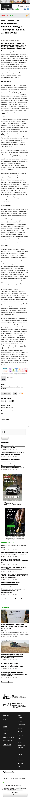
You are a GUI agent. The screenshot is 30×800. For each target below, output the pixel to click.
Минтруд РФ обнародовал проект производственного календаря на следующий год (14, 560)
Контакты (20, 754)
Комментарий (5, 419)
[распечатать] (14, 394)
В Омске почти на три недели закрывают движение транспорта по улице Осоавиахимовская (13, 590)
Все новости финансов (7, 682)
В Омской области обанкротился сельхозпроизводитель (10, 460)
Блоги (19, 738)
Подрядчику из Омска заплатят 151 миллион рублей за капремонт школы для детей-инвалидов (14, 674)
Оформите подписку (18, 696)
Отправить (4, 438)
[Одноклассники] (22, 393)
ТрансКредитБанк (14, 387)
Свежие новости (7, 542)
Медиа (20, 721)
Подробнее (13, 789)
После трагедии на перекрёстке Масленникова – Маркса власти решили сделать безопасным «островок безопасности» (14, 575)
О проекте (20, 751)
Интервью (20, 728)
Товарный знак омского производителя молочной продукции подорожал (12, 453)
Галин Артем (10, 377)
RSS (19, 767)
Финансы (5, 607)
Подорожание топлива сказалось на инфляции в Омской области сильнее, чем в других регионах (14, 626)
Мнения (20, 731)
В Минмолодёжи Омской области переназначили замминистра (10, 583)
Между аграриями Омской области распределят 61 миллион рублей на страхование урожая (12, 655)
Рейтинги (20, 735)
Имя (2, 413)
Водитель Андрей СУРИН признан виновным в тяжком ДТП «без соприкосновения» (14, 568)
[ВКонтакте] (20, 393)
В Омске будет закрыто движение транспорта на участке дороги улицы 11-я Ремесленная (14, 553)
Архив (19, 742)
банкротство (5, 387)
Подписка (20, 763)
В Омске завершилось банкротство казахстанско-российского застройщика (12, 466)
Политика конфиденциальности (13, 785)
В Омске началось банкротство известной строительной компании (13, 446)
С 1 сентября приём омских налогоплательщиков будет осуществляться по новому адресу (12, 665)
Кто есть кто (21, 724)
